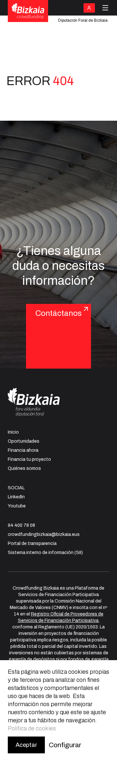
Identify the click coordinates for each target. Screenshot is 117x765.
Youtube (17, 506)
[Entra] (89, 8)
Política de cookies (32, 728)
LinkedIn (16, 496)
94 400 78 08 (21, 525)
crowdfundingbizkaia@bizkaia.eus (44, 534)
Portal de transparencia (32, 543)
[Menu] (105, 8)
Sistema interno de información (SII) (45, 552)
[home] (28, 11)
